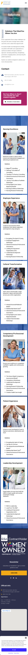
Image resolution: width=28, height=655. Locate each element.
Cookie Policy (10, 653)
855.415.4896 (8, 80)
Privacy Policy (16, 653)
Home (11, 18)
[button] (26, 638)
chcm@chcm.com (9, 84)
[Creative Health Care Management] (5, 3)
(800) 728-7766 (6, 594)
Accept (14, 649)
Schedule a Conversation (13, 101)
